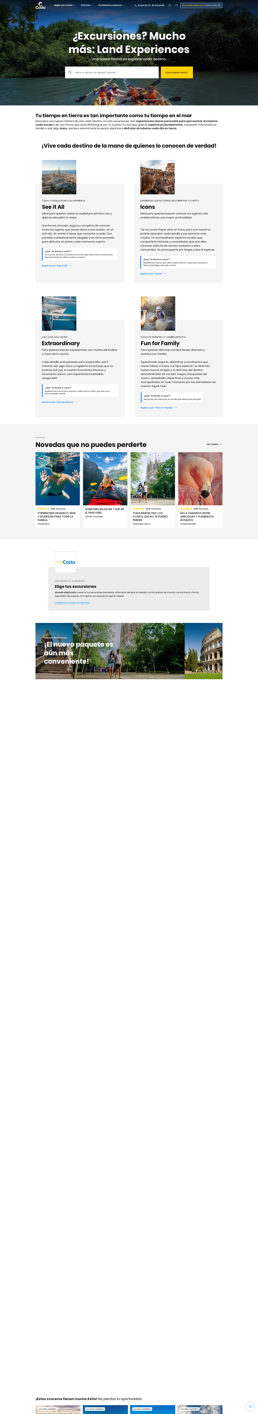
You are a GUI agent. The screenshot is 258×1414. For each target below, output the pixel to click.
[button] (176, 5)
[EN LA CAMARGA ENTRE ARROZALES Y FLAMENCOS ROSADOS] (200, 490)
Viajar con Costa (63, 5)
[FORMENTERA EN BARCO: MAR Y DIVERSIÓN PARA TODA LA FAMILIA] (57, 490)
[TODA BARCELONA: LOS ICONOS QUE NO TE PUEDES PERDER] (153, 490)
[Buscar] (170, 5)
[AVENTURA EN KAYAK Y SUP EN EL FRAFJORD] (105, 490)
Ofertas (85, 5)
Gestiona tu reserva (109, 5)
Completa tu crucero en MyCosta (72, 602)
